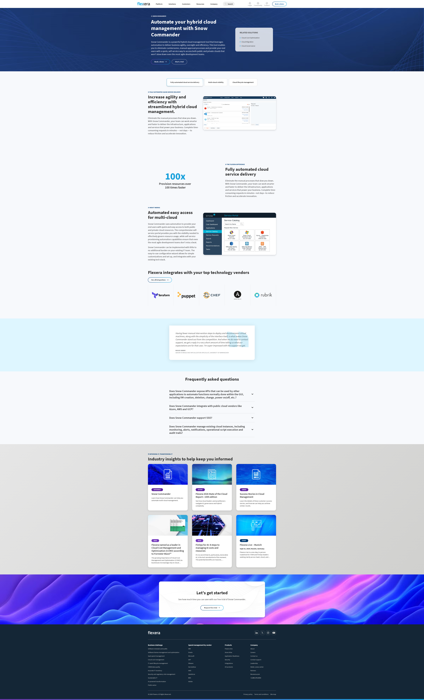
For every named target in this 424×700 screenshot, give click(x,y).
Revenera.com (255, 674)
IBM (189, 649)
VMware (190, 663)
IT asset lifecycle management (158, 663)
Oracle (190, 652)
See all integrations (158, 280)
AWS (189, 671)
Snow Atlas (228, 652)
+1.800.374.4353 (255, 678)
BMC (189, 678)
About (252, 649)
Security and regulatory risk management (161, 674)
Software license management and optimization (163, 652)
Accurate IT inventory (155, 671)
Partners (253, 671)
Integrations (229, 663)
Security (227, 660)
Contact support (255, 660)
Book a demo (279, 4)
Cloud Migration (247, 42)
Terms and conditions (261, 694)
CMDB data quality (154, 667)
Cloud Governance (248, 46)
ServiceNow (192, 667)
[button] (185, 82)
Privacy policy (248, 694)
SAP (189, 660)
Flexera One (229, 649)
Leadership (254, 663)
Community (258, 5)
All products (229, 667)
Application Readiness (232, 656)
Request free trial (210, 608)
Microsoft (191, 656)
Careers (252, 652)
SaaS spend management (156, 656)
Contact (267, 5)
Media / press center (257, 667)
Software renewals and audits (157, 649)
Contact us (253, 656)
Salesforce (191, 674)
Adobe (190, 681)
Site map (273, 694)
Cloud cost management (156, 660)
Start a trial (179, 62)
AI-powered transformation (157, 681)
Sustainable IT (152, 678)
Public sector (152, 685)
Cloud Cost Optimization (250, 38)
